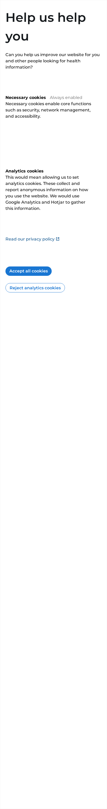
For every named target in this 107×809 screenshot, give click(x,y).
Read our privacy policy (30, 239)
